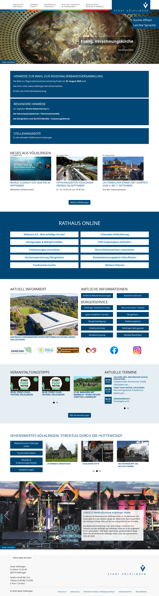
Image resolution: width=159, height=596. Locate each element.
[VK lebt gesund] (45, 350)
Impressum (62, 592)
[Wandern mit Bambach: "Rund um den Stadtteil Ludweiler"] (87, 383)
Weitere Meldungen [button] (79, 202)
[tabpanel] (24, 386)
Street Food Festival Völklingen (129, 387)
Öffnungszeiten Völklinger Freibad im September (74, 184)
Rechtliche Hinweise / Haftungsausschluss (99, 592)
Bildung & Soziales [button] (50, 5)
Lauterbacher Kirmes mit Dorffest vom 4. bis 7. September (125, 184)
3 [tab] (100, 471)
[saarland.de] (22, 350)
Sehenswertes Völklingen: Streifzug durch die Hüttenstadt (66, 435)
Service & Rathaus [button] (18, 5)
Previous (18, 316)
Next (69, 316)
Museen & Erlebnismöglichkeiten (26, 461)
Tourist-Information (26, 453)
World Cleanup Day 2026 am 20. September (30, 184)
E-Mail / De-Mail (17, 583)
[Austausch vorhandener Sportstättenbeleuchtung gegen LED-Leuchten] (44, 314)
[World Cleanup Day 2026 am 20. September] (33, 168)
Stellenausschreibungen (40, 137)
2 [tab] (57, 403)
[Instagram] (137, 350)
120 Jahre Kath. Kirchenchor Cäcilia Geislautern (131, 378)
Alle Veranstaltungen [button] (79, 415)
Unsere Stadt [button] (34, 5)
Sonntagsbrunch (122, 398)
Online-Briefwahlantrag (35, 91)
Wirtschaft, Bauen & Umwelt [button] (95, 5)
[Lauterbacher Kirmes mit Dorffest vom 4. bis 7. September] (126, 168)
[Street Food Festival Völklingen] (24, 383)
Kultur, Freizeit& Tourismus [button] (71, 5)
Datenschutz (75, 592)
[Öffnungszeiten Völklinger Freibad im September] (79, 168)
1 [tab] (54, 403)
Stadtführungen (26, 469)
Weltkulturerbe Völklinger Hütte (26, 445)
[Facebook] (114, 350)
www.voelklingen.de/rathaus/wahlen (45, 86)
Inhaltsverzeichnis (125, 592)
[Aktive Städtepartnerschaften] (91, 350)
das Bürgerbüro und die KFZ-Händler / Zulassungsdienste (41, 118)
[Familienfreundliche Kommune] (68, 350)
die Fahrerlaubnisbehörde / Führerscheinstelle (36, 113)
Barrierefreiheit (141, 592)
